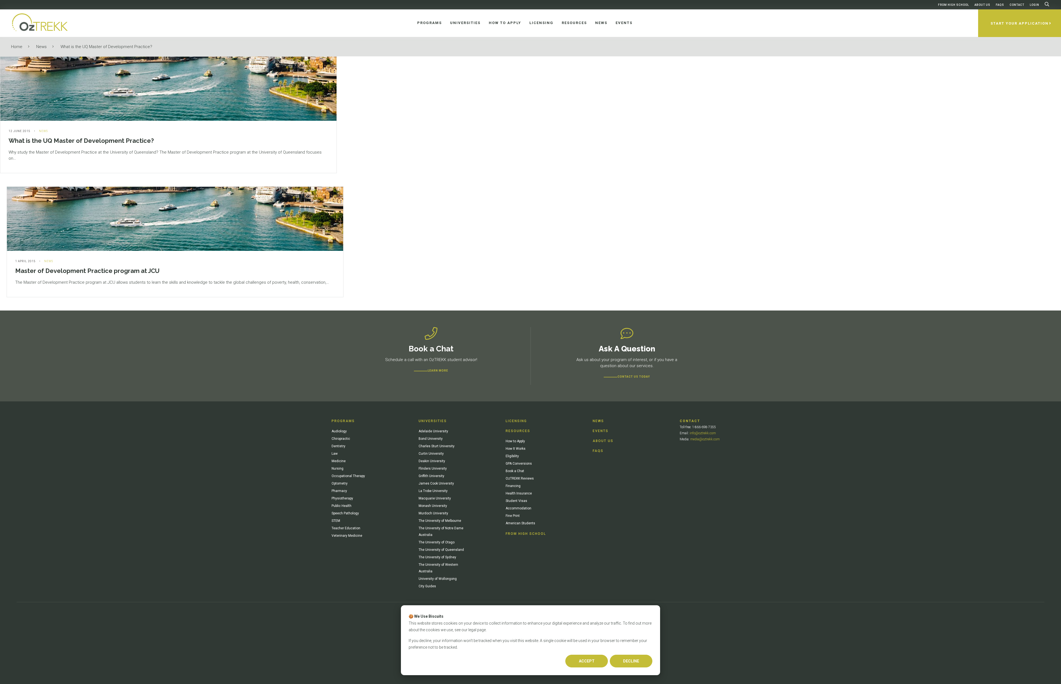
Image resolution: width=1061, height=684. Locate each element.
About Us (982, 4)
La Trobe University (433, 491)
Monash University (433, 506)
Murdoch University (433, 513)
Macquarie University (435, 498)
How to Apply (515, 441)
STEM (336, 521)
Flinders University (433, 468)
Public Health (341, 506)
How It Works (516, 449)
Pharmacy (339, 491)
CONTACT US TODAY (634, 376)
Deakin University (432, 461)
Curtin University (431, 454)
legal (472, 630)
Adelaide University (433, 431)
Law (335, 454)
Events (600, 431)
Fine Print (513, 516)
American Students (520, 523)
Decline (631, 661)
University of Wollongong (438, 579)
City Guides (427, 586)
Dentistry (338, 446)
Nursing (337, 468)
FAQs (1000, 4)
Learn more (438, 370)
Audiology (339, 431)
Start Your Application (1020, 23)
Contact (1017, 4)
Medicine (339, 461)
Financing (513, 486)
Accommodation (518, 508)
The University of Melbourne (440, 521)
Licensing (516, 421)
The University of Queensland (441, 550)
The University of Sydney (437, 557)
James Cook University (436, 483)
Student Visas (516, 501)
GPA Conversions (519, 463)
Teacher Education (346, 528)
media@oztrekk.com (705, 439)
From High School (953, 4)
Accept (587, 661)
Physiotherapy (342, 498)
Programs (343, 421)
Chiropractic (341, 439)
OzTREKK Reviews (520, 478)
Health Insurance (519, 493)
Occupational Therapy (348, 476)
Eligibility (512, 456)
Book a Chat (515, 471)
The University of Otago (437, 542)
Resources (518, 431)
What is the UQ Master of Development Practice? (106, 46)
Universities (433, 421)
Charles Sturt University (437, 446)
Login (1034, 4)
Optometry (340, 483)
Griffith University (431, 476)
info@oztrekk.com (703, 433)
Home (16, 46)
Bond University (431, 439)
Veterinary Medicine (347, 536)
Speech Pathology (345, 513)
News (41, 46)
